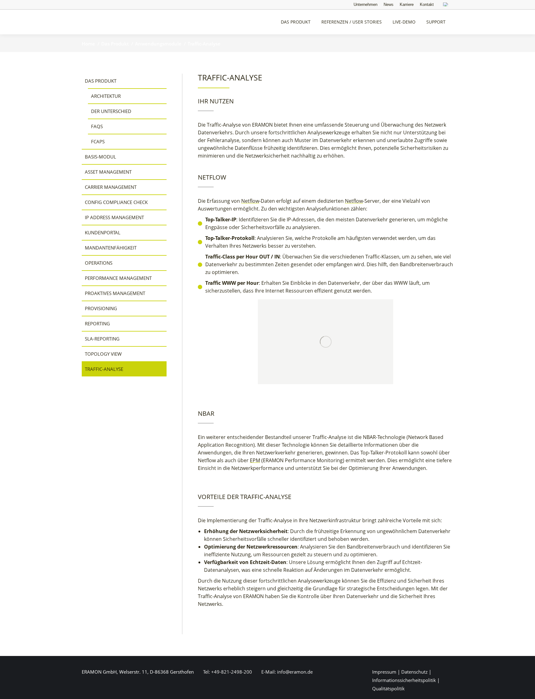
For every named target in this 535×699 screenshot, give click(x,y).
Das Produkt (100, 81)
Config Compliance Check (116, 202)
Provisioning (101, 308)
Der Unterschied (111, 111)
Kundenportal (102, 232)
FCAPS (98, 141)
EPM (255, 460)
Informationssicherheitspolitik (404, 680)
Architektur (106, 96)
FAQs (97, 126)
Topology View (103, 354)
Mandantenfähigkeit (111, 248)
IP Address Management (114, 217)
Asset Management (108, 172)
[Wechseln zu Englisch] (446, 4)
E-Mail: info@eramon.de (286, 672)
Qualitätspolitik (388, 688)
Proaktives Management (115, 293)
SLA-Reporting (102, 339)
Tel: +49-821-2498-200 (227, 672)
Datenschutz (414, 672)
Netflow (250, 201)
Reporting (97, 323)
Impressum (384, 672)
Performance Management (118, 278)
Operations (98, 263)
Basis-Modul (100, 157)
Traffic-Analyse (104, 369)
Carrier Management (111, 187)
